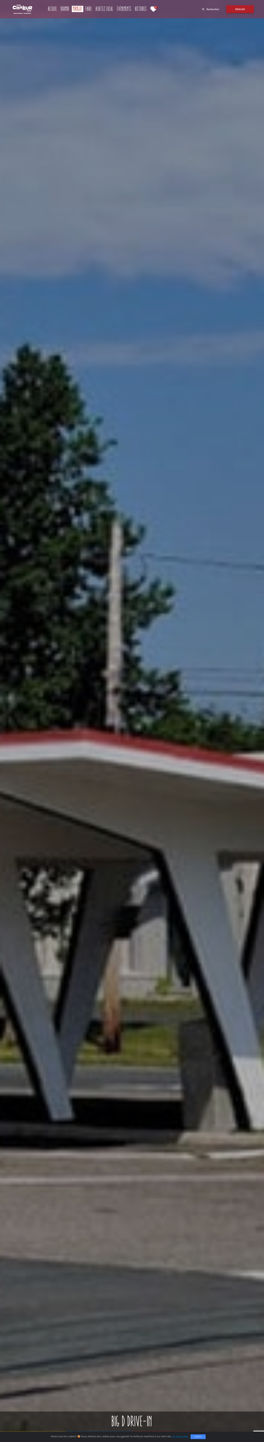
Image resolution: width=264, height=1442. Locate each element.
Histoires (141, 9)
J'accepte (198, 1437)
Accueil (52, 9)
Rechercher (212, 9)
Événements (124, 9)
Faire (89, 9)
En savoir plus (180, 1436)
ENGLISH (240, 9)
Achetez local (104, 9)
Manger (78, 9)
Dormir (65, 9)
